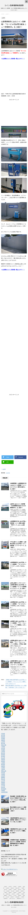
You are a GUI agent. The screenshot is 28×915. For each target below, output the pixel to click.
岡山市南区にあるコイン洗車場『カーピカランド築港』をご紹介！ (18, 809)
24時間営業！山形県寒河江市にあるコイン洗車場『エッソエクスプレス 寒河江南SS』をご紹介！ (18, 486)
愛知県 (3, 764)
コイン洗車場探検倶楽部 (14, 5)
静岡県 (3, 761)
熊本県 (3, 787)
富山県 (3, 758)
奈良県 (3, 772)
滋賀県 (3, 766)
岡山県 (3, 779)
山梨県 (3, 751)
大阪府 (3, 769)
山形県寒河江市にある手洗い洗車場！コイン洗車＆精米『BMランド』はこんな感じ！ (18, 524)
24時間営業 (4, 792)
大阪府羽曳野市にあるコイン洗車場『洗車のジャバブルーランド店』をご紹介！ (18, 819)
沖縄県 (3, 790)
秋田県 (3, 737)
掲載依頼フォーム (20, 898)
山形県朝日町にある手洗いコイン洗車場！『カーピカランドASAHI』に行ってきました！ (18, 604)
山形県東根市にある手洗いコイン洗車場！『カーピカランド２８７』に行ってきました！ (18, 565)
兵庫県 (3, 774)
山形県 (4, 469)
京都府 (3, 767)
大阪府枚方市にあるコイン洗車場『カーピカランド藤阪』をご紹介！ (18, 830)
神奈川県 (3, 745)
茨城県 (3, 750)
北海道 (3, 733)
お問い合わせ (12, 898)
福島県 (3, 740)
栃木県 (3, 753)
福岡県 (3, 784)
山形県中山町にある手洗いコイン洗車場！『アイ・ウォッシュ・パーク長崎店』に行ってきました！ (18, 624)
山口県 (3, 780)
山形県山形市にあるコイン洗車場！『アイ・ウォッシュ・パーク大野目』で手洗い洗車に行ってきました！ (18, 643)
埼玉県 (3, 748)
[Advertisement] (14, 112)
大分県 (3, 785)
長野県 (3, 759)
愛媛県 (3, 777)
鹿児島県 (3, 789)
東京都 (3, 743)
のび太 (8, 473)
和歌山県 (3, 771)
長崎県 (3, 782)
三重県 (3, 763)
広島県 (3, 776)
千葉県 (3, 746)
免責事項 (5, 898)
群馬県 (3, 754)
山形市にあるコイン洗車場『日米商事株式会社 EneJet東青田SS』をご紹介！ (18, 505)
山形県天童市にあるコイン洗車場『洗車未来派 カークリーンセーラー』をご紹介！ (18, 662)
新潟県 (3, 756)
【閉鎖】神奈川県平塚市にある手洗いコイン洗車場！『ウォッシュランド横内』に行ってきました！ (15, 681)
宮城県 (3, 738)
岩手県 (3, 735)
